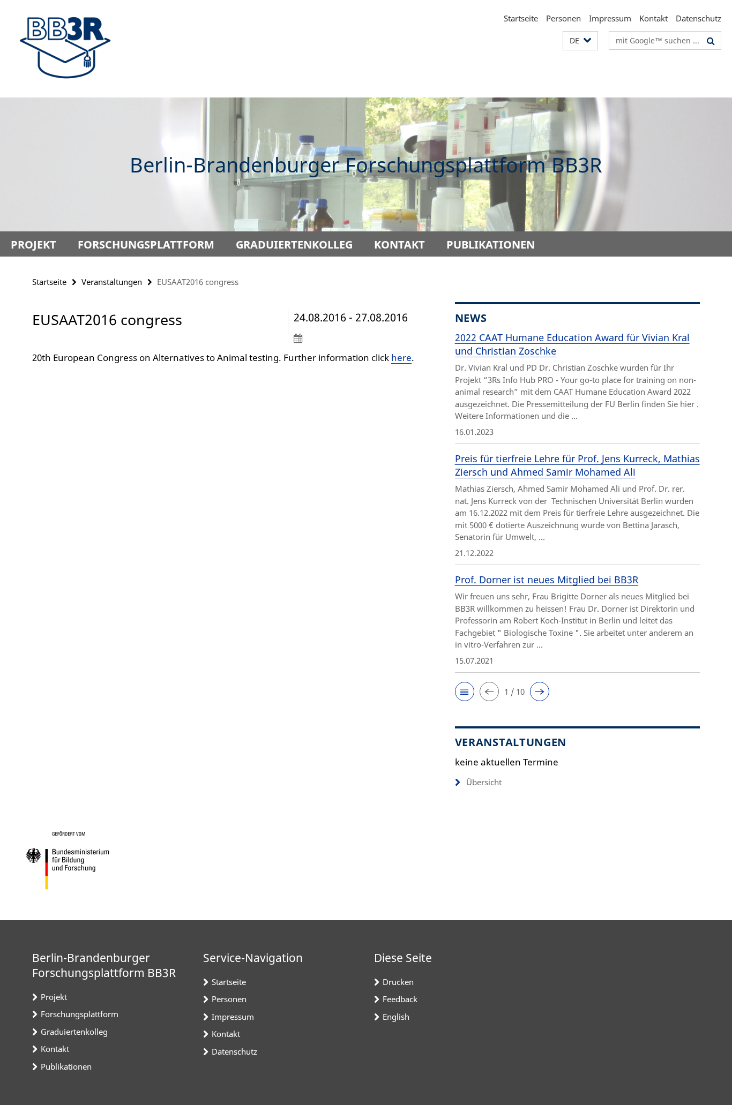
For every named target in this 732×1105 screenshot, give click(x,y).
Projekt (33, 244)
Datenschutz (698, 18)
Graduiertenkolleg (294, 244)
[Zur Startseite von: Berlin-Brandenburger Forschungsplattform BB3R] (64, 49)
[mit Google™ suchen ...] (711, 40)
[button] (580, 41)
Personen (563, 18)
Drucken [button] (398, 981)
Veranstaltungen (111, 281)
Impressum (610, 18)
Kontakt (653, 18)
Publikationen (490, 244)
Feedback (400, 999)
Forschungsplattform (146, 244)
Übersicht (484, 782)
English (396, 1016)
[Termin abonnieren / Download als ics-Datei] (354, 337)
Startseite (521, 18)
